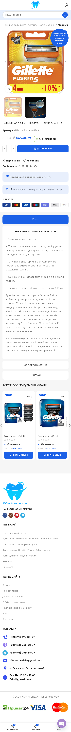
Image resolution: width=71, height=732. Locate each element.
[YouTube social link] (16, 515)
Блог (5, 613)
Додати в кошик (43, 149)
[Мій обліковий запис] (67, 5)
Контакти (7, 619)
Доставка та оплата (13, 597)
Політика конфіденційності (17, 608)
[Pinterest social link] (27, 166)
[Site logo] (35, 5)
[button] (18, 455)
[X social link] (23, 166)
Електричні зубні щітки (14, 533)
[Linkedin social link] (31, 166)
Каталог (7, 585)
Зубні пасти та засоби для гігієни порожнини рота (30, 539)
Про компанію (10, 591)
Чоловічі (63, 25)
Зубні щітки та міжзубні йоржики (19, 556)
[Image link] (14, 493)
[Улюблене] (28, 397)
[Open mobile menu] (4, 5)
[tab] (35, 219)
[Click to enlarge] (8, 89)
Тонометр (7, 567)
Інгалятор (7, 561)
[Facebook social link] (19, 166)
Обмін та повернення (14, 602)
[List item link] (35, 637)
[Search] (65, 15)
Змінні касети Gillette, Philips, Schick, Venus (29, 25)
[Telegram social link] (35, 166)
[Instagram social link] (10, 515)
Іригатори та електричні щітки (19, 544)
